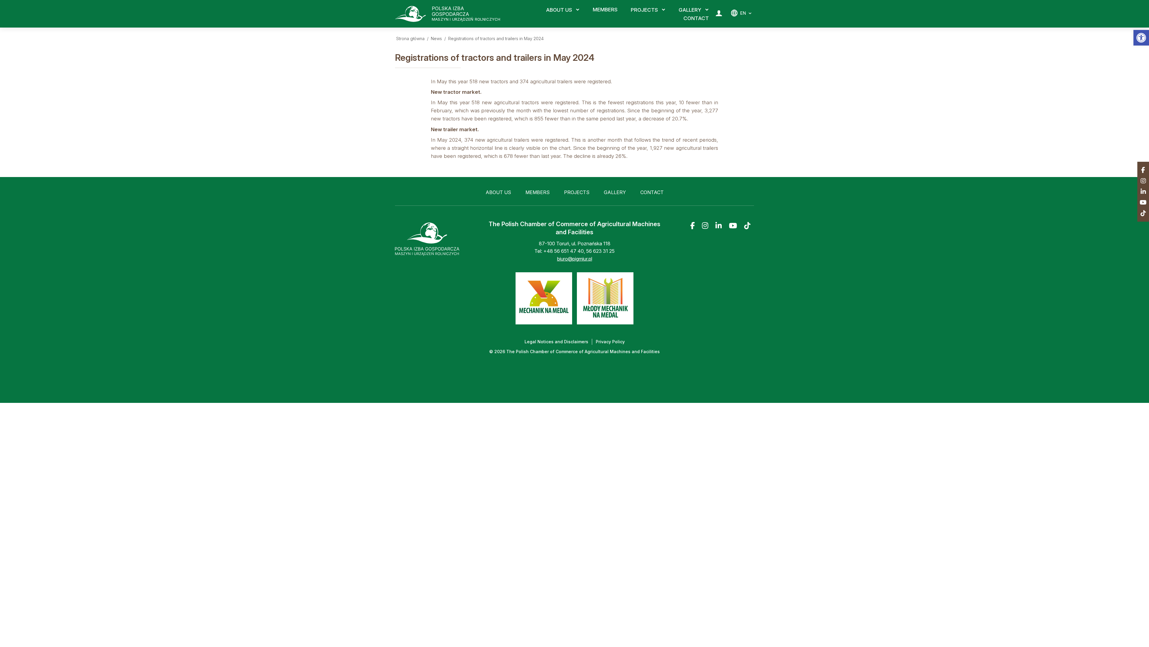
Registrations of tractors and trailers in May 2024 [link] (496, 38)
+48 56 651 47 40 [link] (563, 251)
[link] (1141, 38)
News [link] (436, 38)
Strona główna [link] (410, 38)
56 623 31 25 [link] (600, 251)
